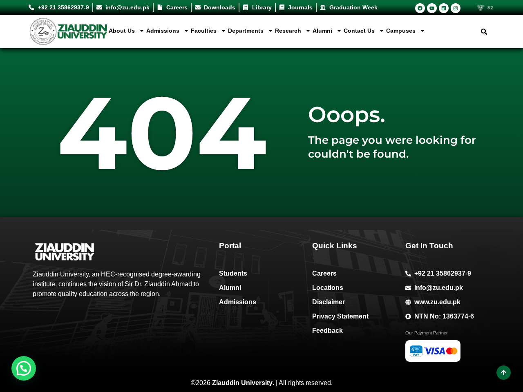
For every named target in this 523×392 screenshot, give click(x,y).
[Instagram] (455, 8)
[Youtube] (432, 8)
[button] (23, 368)
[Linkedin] (444, 8)
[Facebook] (420, 8)
